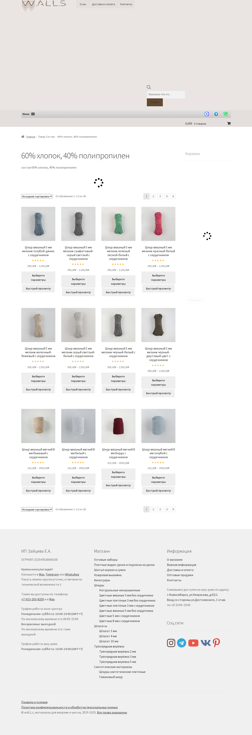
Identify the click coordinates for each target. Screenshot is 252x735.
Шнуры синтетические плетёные (122, 672)
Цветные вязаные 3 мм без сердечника (126, 595)
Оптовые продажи (180, 575)
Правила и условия (34, 702)
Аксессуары (102, 580)
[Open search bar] (149, 88)
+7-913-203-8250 (32, 599)
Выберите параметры (38, 278)
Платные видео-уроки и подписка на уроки (124, 565)
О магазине (175, 560)
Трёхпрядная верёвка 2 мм (117, 651)
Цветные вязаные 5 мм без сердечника (126, 611)
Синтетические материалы (113, 667)
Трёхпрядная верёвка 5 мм (117, 662)
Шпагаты (100, 626)
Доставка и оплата (103, 4)
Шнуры (99, 585)
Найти (155, 102)
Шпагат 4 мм (108, 636)
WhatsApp (72, 574)
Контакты (126, 4)
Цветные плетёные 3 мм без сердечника (127, 600)
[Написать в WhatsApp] (226, 114)
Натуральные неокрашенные (119, 590)
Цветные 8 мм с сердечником (119, 621)
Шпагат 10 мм (108, 641)
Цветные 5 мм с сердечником (119, 616)
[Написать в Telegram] (216, 114)
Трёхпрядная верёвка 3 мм (117, 657)
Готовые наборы (106, 560)
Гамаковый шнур (111, 677)
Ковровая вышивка (107, 575)
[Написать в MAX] (207, 114)
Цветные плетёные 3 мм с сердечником (126, 605)
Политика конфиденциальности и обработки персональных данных (69, 707)
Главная (30, 136)
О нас (83, 4)
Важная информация (181, 565)
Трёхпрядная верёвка (109, 646)
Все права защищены (112, 712)
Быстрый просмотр (38, 288)
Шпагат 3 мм (108, 631)
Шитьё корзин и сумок (110, 570)
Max (41, 574)
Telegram (52, 574)
